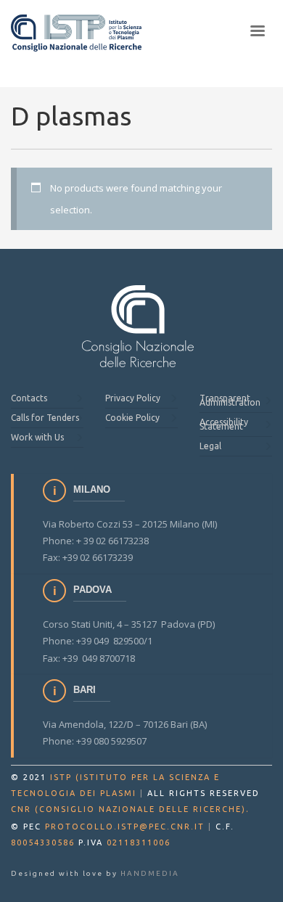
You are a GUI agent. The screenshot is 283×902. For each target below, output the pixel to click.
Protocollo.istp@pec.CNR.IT (125, 826)
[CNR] (138, 326)
